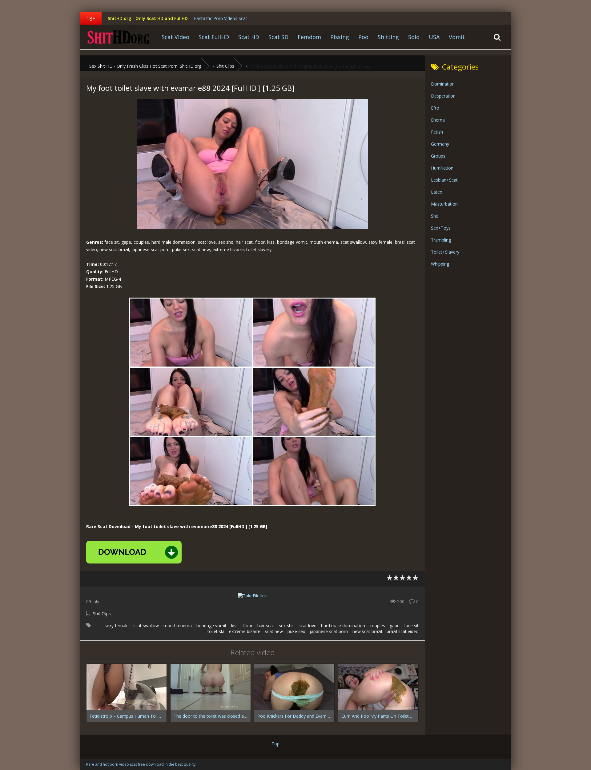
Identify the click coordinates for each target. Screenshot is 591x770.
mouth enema (177, 625)
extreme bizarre (244, 631)
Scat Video (175, 37)
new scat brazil (367, 631)
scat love (307, 625)
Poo (363, 37)
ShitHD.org (118, 37)
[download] (134, 552)
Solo (414, 37)
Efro (435, 108)
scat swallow (146, 625)
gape (395, 625)
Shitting (388, 37)
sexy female (117, 625)
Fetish (437, 132)
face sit (411, 625)
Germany (440, 144)
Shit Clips (102, 613)
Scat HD (248, 37)
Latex (436, 192)
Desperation (443, 96)
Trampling (441, 240)
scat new (274, 631)
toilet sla (215, 631)
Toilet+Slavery (445, 252)
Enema (438, 120)
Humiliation (442, 168)
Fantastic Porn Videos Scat (220, 18)
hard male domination (343, 625)
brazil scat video (403, 631)
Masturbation (444, 204)
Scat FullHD (214, 37)
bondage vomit (211, 625)
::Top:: (275, 744)
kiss (235, 625)
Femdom (309, 37)
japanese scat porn (329, 631)
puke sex (296, 631)
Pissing (339, 37)
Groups (438, 156)
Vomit (457, 37)
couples (377, 625)
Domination (443, 84)
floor (248, 625)
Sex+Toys (441, 228)
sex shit (286, 625)
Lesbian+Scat (444, 180)
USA (434, 37)
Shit (434, 216)
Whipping (440, 264)
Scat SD (278, 37)
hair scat (265, 625)
